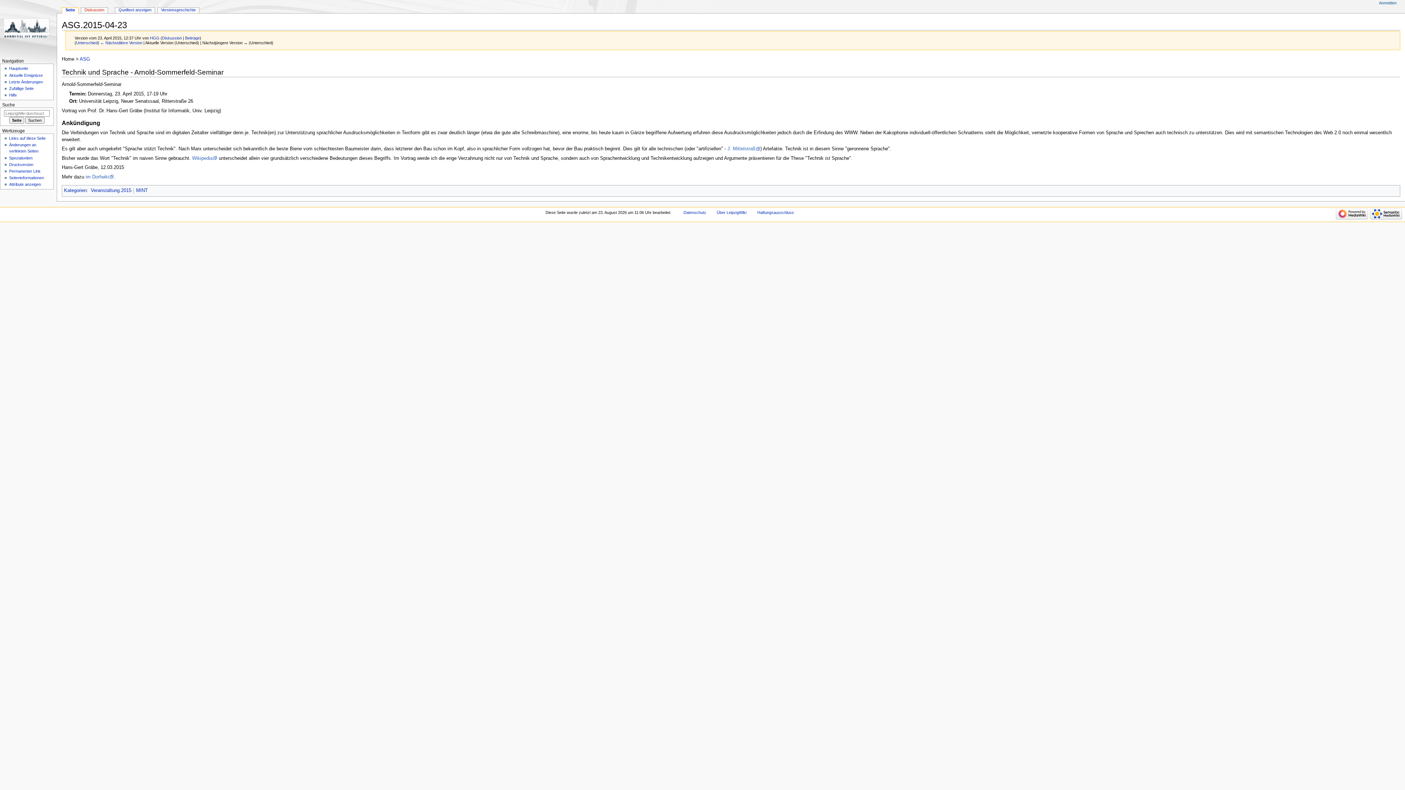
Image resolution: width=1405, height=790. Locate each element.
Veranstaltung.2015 (111, 190)
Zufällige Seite (21, 88)
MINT (142, 190)
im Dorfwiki (97, 177)
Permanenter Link (25, 171)
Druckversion (21, 164)
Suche (8, 105)
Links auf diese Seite (27, 138)
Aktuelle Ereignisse (26, 75)
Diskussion (172, 38)
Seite (70, 10)
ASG (85, 59)
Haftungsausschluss (775, 212)
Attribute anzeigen (25, 184)
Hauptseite (18, 68)
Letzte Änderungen (26, 82)
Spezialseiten (21, 158)
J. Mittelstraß (741, 148)
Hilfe (13, 95)
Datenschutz (694, 212)
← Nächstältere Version (121, 43)
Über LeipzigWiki (731, 212)
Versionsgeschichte (178, 10)
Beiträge (192, 38)
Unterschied (87, 43)
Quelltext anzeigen (135, 10)
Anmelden (1388, 3)
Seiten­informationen (26, 178)
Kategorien (75, 190)
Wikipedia (202, 158)
